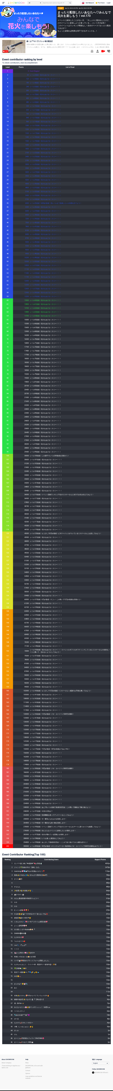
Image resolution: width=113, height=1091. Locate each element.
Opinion (27, 1073)
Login (109, 3)
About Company (6, 1063)
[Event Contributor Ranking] (92, 51)
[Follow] (108, 51)
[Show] (103, 51)
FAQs (27, 1063)
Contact (27, 1070)
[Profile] (97, 51)
